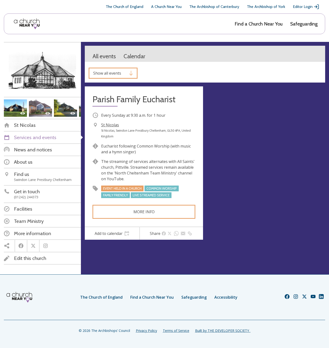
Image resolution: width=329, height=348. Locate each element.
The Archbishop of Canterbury (214, 6)
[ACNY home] (26, 24)
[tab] (112, 233)
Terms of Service (176, 330)
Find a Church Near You (259, 24)
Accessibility (225, 297)
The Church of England (124, 6)
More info (144, 211)
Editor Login (303, 6)
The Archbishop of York (266, 6)
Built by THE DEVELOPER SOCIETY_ (222, 330)
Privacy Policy (146, 330)
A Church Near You (166, 6)
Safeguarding (304, 24)
